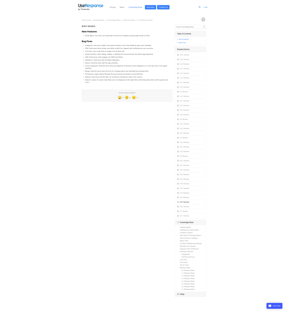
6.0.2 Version (184, 59)
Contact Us (163, 7)
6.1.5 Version (184, 87)
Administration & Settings (189, 238)
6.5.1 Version (184, 161)
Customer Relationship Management (193, 243)
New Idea (150, 7)
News (122, 7)
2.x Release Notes (188, 286)
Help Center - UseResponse (93, 20)
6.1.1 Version (184, 68)
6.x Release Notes (145, 20)
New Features (184, 39)
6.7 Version (184, 211)
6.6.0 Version (184, 202)
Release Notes (129, 20)
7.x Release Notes (188, 273)
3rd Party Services (188, 257)
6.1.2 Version (184, 73)
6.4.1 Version (184, 142)
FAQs (182, 294)
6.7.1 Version (184, 216)
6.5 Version (184, 156)
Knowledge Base (135, 7)
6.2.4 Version (184, 110)
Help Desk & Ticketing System (190, 235)
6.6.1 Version (184, 206)
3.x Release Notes (188, 284)
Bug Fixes (182, 42)
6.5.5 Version (184, 179)
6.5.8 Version (184, 193)
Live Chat (183, 259)
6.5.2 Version (184, 165)
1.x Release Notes (188, 289)
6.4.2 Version (184, 147)
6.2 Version (184, 92)
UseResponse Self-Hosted (189, 230)
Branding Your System (188, 246)
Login (206, 7)
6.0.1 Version (184, 55)
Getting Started (185, 227)
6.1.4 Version (184, 82)
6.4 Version (184, 138)
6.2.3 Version (184, 105)
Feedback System (186, 233)
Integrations (186, 254)
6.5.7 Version (184, 188)
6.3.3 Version (184, 133)
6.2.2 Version (184, 101)
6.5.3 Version (184, 170)
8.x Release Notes (188, 270)
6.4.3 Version (184, 151)
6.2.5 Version (184, 115)
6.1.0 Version (184, 64)
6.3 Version (184, 119)
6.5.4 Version (184, 174)
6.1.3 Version (184, 78)
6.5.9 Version (184, 197)
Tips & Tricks (184, 265)
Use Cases (184, 262)
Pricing (112, 7)
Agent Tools (184, 241)
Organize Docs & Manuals (189, 249)
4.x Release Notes (188, 281)
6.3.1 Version (184, 124)
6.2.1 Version (184, 96)
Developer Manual (186, 251)
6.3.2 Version (184, 128)
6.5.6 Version (184, 184)
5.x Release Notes (188, 278)
